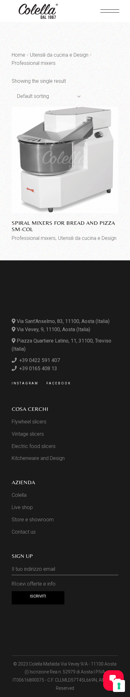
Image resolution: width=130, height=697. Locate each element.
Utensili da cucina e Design (87, 238)
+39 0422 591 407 (39, 360)
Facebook (58, 383)
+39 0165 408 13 (37, 368)
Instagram (25, 383)
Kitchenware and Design (38, 458)
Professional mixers (34, 238)
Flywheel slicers (29, 422)
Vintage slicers (28, 434)
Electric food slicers (34, 446)
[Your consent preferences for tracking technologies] (119, 686)
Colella (19, 495)
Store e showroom (33, 520)
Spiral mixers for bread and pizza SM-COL (63, 225)
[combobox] (46, 96)
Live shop (22, 507)
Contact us (24, 532)
